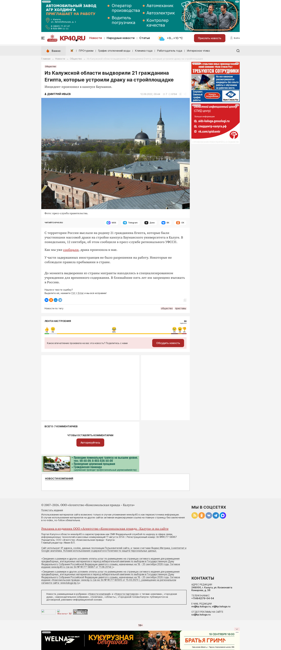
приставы (180, 308)
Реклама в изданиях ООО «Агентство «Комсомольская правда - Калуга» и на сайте (104, 529)
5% (174, 332)
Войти (237, 38)
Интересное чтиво (198, 50)
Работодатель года (169, 50)
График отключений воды (114, 50)
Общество (76, 58)
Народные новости (121, 38)
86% (114, 332)
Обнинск (52, 40)
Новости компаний (59, 478)
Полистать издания (52, 510)
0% (47, 332)
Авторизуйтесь (90, 442)
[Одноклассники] (51, 300)
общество (167, 308)
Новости (95, 38)
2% (184, 332)
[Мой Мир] (56, 300)
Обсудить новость (168, 343)
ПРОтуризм (86, 50)
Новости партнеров (126, 594)
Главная (45, 58)
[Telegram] (60, 300)
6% (53, 332)
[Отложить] (180, 94)
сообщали (71, 250)
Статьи (144, 38)
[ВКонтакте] (46, 300)
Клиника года (143, 50)
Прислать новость (209, 38)
